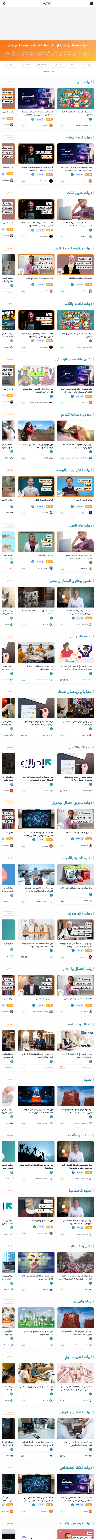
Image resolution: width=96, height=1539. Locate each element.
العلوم (88, 1079)
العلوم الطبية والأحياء (77, 858)
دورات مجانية (86, 65)
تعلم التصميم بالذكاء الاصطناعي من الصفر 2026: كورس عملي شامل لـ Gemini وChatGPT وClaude (37, 113)
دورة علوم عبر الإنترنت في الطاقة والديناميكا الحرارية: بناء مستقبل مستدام (76, 1111)
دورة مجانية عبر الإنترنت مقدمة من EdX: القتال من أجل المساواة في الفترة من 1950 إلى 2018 (75, 1277)
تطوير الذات (73, 65)
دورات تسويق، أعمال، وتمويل (72, 802)
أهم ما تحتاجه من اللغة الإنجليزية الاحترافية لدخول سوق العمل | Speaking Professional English (37, 169)
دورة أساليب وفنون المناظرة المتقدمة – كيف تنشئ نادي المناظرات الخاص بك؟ (77, 612)
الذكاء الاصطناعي (41, 65)
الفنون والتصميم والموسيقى (73, 359)
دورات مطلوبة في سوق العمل (72, 248)
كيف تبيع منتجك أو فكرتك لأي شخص (39, 278)
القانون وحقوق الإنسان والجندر (71, 580)
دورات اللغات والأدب (78, 303)
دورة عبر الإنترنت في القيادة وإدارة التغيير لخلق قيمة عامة (36, 1166)
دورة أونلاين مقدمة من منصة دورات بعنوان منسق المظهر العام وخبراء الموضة (37, 945)
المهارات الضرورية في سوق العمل (80, 278)
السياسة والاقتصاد (79, 1135)
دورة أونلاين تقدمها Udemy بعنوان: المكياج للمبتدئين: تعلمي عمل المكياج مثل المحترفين (76, 1388)
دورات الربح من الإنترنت (76, 1523)
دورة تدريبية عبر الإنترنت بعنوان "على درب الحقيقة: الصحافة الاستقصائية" (37, 778)
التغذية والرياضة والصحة (75, 691)
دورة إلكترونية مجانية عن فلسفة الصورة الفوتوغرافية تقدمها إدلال (77, 446)
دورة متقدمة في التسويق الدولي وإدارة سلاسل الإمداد (36, 1388)
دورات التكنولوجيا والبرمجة (74, 470)
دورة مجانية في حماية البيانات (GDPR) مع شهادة (37, 612)
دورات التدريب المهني (78, 1357)
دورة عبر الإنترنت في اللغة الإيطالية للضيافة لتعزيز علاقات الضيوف (37, 1056)
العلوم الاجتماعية (80, 1190)
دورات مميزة (84, 82)
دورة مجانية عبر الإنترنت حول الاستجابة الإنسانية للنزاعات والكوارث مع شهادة (39, 889)
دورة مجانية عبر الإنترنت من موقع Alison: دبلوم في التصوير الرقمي (37, 446)
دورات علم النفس (80, 525)
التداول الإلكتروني (10, 65)
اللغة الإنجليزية (26, 65)
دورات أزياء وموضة (79, 913)
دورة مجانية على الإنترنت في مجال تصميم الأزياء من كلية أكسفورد (38, 390)
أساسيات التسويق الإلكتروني (43, 500)
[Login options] (4, 3)
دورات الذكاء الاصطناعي (76, 1467)
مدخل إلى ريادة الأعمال (44, 998)
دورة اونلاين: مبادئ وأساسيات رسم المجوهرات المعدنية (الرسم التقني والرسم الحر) (75, 945)
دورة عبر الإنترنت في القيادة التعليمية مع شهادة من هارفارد (38, 668)
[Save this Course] (90, 119)
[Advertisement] (48, 1533)
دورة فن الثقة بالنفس (45, 555)
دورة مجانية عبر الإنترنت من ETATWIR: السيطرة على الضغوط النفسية (77, 224)
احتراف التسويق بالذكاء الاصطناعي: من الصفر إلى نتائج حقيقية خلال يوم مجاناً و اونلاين (38, 834)
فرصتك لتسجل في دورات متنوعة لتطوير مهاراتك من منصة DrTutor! (38, 723)
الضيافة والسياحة (80, 1024)
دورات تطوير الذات (79, 192)
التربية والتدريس (81, 636)
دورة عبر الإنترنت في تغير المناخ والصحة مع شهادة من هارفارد (38, 1333)
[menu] (91, 3)
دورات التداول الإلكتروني (76, 1412)
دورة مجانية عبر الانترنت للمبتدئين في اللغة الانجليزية (77, 113)
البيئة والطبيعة (82, 1301)
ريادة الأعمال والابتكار (78, 969)
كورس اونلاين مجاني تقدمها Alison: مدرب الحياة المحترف (77, 723)
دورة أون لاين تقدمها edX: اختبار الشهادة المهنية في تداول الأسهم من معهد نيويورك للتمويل (37, 1444)
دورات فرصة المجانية (78, 137)
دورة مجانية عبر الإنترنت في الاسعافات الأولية (76, 888)
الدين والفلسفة (81, 1246)
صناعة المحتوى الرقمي (84, 500)
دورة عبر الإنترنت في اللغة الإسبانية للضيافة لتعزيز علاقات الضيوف (77, 1056)
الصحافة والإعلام (80, 747)
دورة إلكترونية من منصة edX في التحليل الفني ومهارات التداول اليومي (77, 1444)
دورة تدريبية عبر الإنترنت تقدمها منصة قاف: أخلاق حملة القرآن (37, 1277)
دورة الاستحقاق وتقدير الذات (42, 1220)
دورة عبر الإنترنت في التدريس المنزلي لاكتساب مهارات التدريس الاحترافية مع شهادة (76, 668)
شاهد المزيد (10, 82)
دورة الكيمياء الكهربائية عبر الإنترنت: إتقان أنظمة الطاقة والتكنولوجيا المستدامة (38, 1111)
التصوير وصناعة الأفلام (76, 414)
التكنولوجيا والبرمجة (58, 65)
